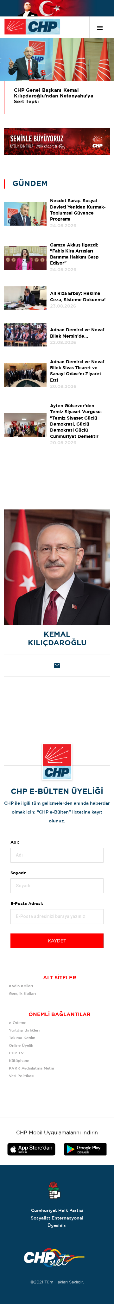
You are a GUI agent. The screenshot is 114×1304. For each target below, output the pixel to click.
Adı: (14, 842)
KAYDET (57, 941)
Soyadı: (18, 873)
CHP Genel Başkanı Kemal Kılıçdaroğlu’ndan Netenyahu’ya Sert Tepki (53, 96)
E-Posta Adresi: (26, 904)
